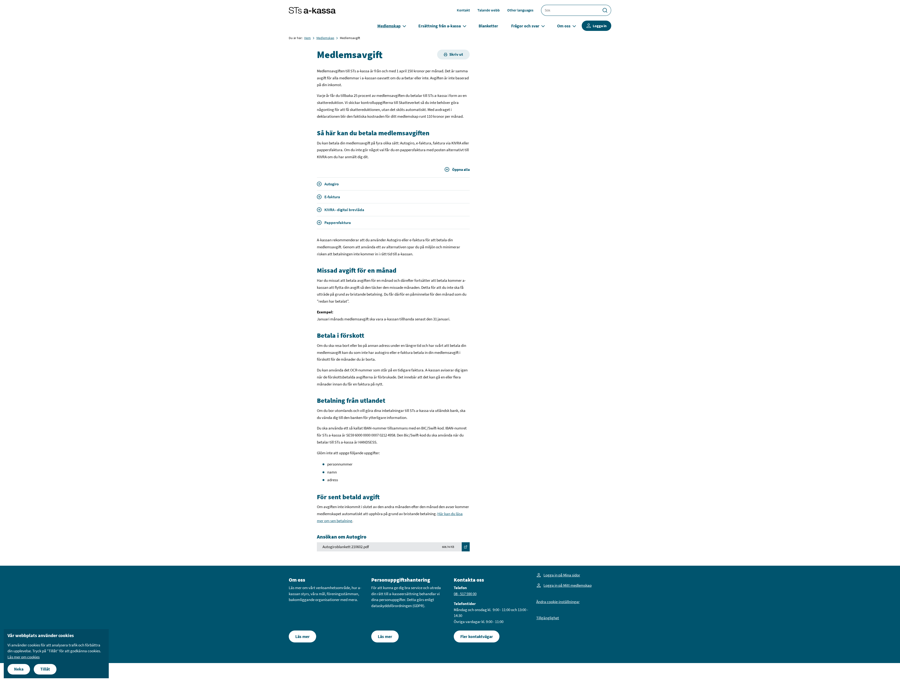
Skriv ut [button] (456, 54)
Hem (307, 38)
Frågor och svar (525, 26)
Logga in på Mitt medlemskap (568, 585)
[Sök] (605, 10)
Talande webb (488, 10)
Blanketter (488, 26)
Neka (18, 669)
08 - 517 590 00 (465, 593)
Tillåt (45, 669)
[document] (56, 654)
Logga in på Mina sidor (562, 575)
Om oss (563, 26)
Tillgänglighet (547, 617)
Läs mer (302, 636)
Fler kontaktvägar (476, 636)
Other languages (520, 10)
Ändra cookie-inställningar (558, 601)
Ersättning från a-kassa (439, 26)
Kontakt (463, 10)
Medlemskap (389, 26)
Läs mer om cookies (24, 657)
